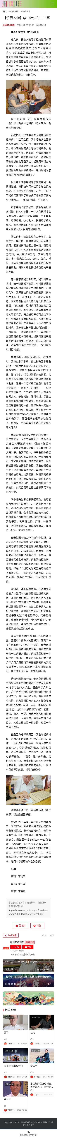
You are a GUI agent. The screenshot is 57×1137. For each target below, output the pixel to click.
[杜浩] (41, 1022)
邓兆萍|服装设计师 (13, 1065)
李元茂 (7, 1099)
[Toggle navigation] (52, 4)
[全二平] (41, 1055)
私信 (29, 947)
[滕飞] (15, 1022)
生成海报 (12, 935)
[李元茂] (15, 1089)
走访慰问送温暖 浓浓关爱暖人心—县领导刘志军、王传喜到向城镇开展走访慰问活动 (41, 1085)
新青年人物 (41, 25)
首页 (5, 11)
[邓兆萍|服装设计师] (15, 1055)
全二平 (33, 1065)
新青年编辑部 (9, 25)
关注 (17, 947)
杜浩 (32, 1032)
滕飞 (6, 1032)
